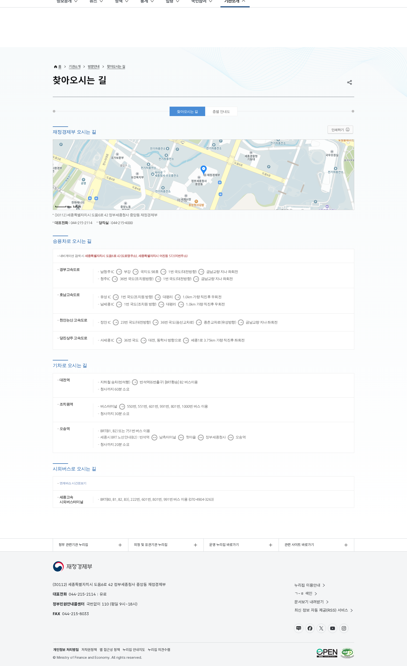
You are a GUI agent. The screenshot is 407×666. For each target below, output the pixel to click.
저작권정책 (89, 650)
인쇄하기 (337, 130)
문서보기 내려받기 (309, 602)
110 (105, 604)
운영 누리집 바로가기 (224, 545)
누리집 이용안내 (307, 585)
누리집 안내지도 (134, 650)
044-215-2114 (82, 594)
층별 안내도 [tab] (221, 111)
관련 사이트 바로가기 (299, 545)
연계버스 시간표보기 (73, 483)
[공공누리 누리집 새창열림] (327, 654)
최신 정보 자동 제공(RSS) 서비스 (321, 610)
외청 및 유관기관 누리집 (150, 545)
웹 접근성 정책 (110, 650)
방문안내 (93, 67)
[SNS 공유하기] (349, 82)
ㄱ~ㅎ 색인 (303, 593)
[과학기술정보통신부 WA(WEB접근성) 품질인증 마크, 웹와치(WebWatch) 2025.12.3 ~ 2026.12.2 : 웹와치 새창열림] (347, 654)
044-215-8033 (75, 613)
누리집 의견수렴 (159, 650)
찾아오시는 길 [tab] (187, 111)
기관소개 (74, 67)
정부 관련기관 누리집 (73, 545)
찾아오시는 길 (116, 67)
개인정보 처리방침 (66, 650)
